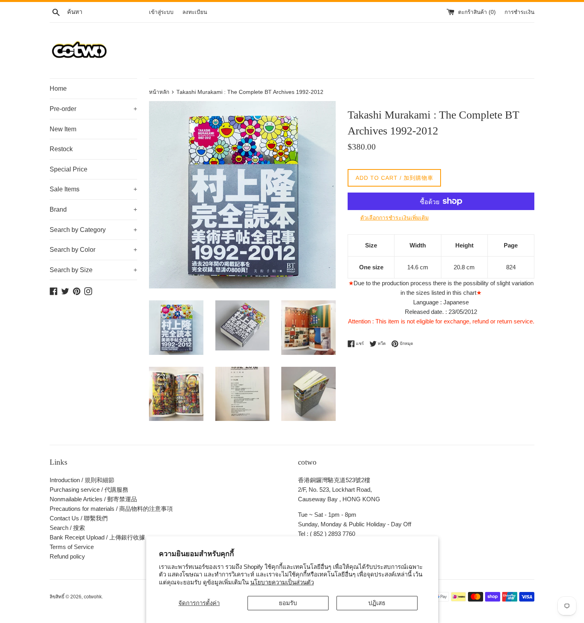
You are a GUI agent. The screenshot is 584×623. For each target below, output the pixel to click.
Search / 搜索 (67, 527)
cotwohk (93, 597)
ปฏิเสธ (376, 603)
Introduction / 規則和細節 (82, 480)
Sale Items (93, 189)
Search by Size (93, 270)
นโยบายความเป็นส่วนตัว (282, 582)
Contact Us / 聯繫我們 (79, 518)
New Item (63, 129)
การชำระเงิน (519, 12)
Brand (93, 209)
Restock (61, 149)
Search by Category (93, 229)
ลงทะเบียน (194, 12)
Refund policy (67, 556)
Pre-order (93, 108)
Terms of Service (72, 546)
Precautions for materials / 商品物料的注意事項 (111, 508)
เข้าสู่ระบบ (161, 12)
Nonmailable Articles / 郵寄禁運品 (93, 499)
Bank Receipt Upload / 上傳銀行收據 (97, 537)
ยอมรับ (288, 603)
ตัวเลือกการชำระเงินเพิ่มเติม (394, 217)
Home (58, 88)
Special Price (68, 169)
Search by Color (93, 249)
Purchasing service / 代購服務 (89, 489)
